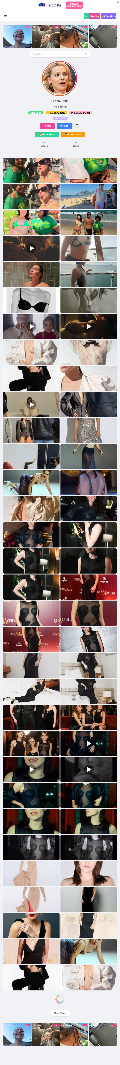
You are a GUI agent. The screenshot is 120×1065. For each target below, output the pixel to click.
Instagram (60, 118)
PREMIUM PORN (80, 112)
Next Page (60, 1012)
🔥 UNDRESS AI (47, 134)
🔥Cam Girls (108, 16)
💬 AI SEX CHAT (73, 134)
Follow (47, 125)
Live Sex (94, 16)
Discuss (64, 125)
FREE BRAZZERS (56, 112)
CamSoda (35, 112)
